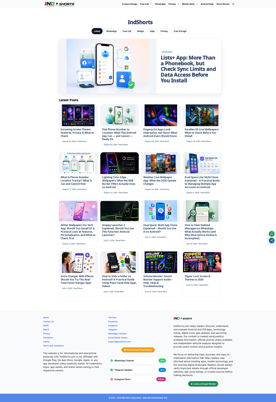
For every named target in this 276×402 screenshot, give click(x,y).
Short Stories (222, 4)
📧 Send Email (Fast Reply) (138, 349)
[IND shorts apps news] (60, 4)
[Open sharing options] (272, 240)
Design (140, 31)
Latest (97, 31)
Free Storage (180, 31)
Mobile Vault (188, 4)
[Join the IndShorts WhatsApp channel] (272, 234)
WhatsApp (160, 4)
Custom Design (129, 4)
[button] (233, 4)
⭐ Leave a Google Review (203, 384)
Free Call (144, 4)
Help (152, 31)
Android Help (207, 4)
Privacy (172, 4)
